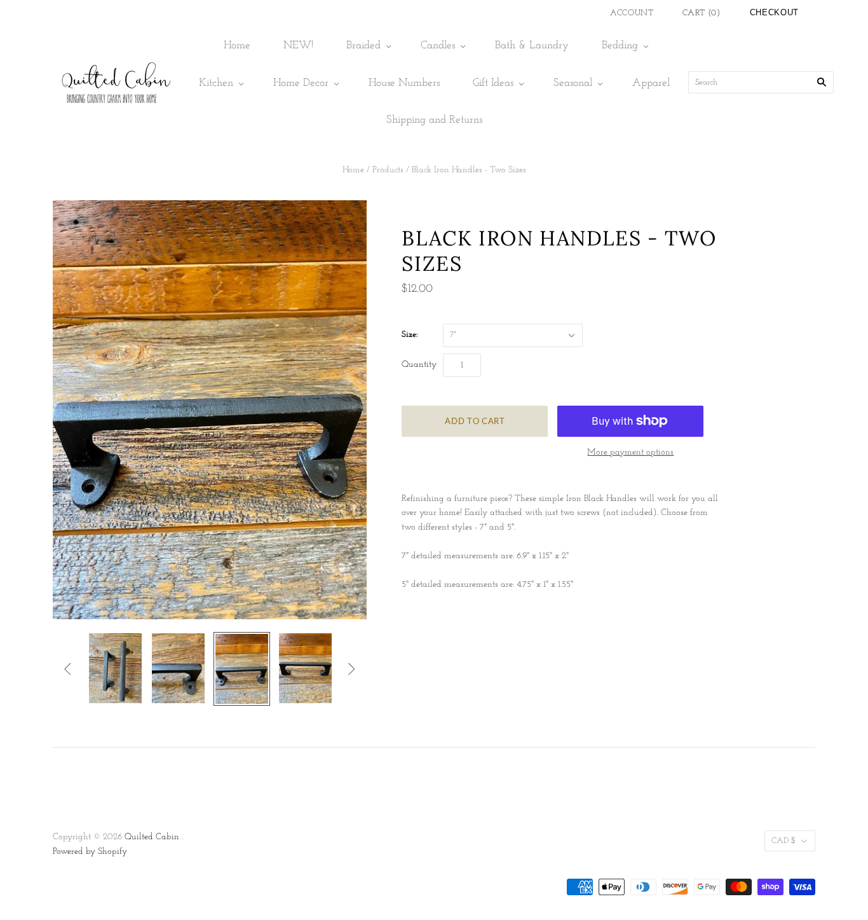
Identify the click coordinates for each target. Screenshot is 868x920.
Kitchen (216, 83)
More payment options (630, 452)
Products (387, 170)
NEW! (298, 45)
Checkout (774, 12)
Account (632, 13)
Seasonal (572, 83)
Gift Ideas (493, 83)
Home (237, 45)
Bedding (620, 45)
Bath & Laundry (532, 45)
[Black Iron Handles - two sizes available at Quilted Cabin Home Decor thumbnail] (115, 668)
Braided (363, 45)
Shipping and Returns (434, 119)
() (701, 13)
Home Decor (301, 83)
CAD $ (783, 841)
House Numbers (404, 83)
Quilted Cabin (152, 837)
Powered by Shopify (90, 851)
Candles (438, 45)
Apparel (651, 83)
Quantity (419, 364)
